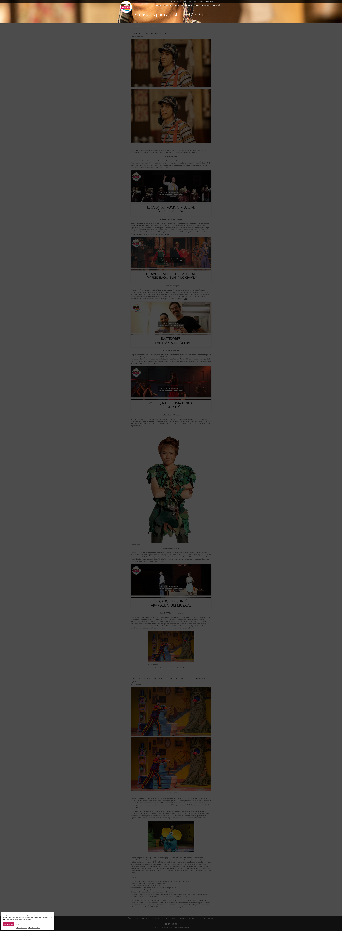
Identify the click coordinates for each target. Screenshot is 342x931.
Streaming (207, 5)
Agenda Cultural (197, 5)
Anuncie (185, 1)
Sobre (181, 1)
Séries (182, 5)
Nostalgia (214, 5)
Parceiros (196, 1)
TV (186, 5)
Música (160, 5)
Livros (190, 5)
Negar (18, 924)
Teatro (165, 5)
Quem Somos (176, 1)
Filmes (170, 5)
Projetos (190, 1)
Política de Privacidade (21, 928)
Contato (201, 1)
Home (171, 1)
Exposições (176, 5)
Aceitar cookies (8, 924)
